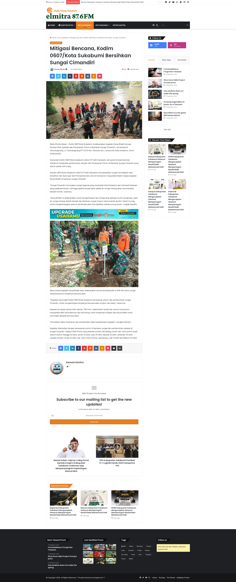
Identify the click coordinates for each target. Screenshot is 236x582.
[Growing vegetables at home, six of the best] (155, 105)
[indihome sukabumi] (94, 214)
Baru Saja (166, 60)
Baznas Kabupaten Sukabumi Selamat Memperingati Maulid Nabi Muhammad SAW (94, 510)
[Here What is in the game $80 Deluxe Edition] (155, 116)
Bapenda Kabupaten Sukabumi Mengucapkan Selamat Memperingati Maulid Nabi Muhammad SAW (63, 511)
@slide (123, 546)
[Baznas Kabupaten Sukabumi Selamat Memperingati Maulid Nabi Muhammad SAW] (94, 498)
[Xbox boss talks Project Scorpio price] (155, 83)
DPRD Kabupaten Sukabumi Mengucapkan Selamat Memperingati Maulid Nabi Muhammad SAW (123, 511)
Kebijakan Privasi (183, 578)
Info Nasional (102, 25)
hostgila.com (98, 578)
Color (123, 550)
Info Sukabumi (84, 25)
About (131, 546)
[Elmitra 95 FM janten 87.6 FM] (70, 13)
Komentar (182, 60)
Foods (139, 550)
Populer (151, 60)
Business (140, 546)
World (131, 559)
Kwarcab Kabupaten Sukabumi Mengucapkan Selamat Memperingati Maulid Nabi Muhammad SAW (176, 200)
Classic (148, 546)
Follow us (162, 540)
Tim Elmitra (171, 578)
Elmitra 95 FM (66, 25)
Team (133, 554)
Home (52, 25)
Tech (140, 554)
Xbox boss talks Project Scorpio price (174, 81)
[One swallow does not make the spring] (155, 94)
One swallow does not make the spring (174, 92)
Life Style (124, 554)
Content (131, 550)
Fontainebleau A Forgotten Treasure (172, 70)
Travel (123, 559)
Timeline (148, 554)
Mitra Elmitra (119, 25)
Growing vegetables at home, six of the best (174, 103)
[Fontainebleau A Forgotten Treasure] (155, 72)
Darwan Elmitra (59, 69)
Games (147, 550)
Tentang (162, 578)
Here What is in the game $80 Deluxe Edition (175, 114)
